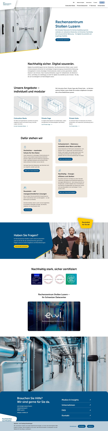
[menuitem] (70, 6)
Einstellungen (73, 426)
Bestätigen (81, 426)
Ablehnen (90, 426)
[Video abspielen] (54, 316)
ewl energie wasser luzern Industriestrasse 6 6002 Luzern (24, 408)
